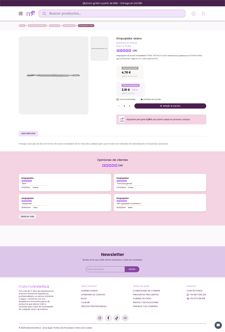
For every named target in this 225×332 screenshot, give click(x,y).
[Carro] (203, 13)
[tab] (28, 133)
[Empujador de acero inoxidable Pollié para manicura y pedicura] (53, 75)
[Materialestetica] (31, 13)
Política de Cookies (83, 328)
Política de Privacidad (63, 328)
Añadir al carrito (171, 105)
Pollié (128, 46)
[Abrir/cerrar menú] (21, 13)
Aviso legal (47, 328)
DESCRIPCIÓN (28, 133)
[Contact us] (218, 325)
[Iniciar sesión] (193, 13)
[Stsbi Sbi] (100, 318)
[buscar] (44, 13)
